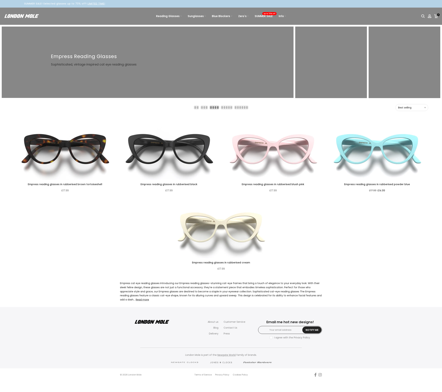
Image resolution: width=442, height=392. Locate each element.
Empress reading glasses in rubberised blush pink (273, 184)
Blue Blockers (221, 16)
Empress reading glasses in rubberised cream (221, 262)
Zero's (242, 16)
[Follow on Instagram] (320, 375)
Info (281, 16)
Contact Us (230, 327)
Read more (142, 299)
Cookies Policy (240, 374)
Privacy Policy (302, 337)
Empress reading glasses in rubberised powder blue (377, 184)
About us (213, 322)
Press (227, 333)
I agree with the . (292, 337)
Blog (215, 327)
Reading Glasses (168, 16)
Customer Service (234, 322)
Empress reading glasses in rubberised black (169, 184)
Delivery (213, 333)
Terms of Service (203, 374)
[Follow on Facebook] (315, 375)
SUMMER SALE (265, 16)
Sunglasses (196, 16)
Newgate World (226, 355)
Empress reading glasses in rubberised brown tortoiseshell (65, 184)
